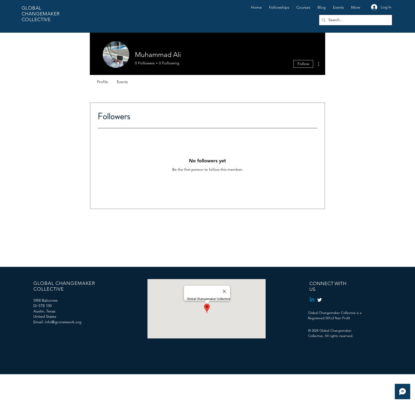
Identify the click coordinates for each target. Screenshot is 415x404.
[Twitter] (320, 300)
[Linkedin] (312, 300)
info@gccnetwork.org (63, 322)
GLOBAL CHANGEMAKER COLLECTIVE (41, 13)
